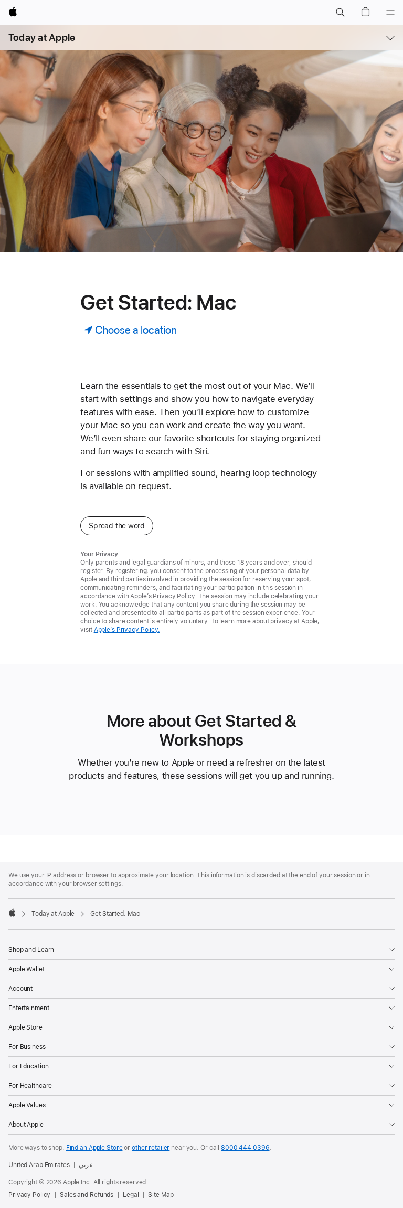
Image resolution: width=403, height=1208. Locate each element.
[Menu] (390, 12)
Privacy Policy (29, 1195)
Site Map (160, 1195)
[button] (340, 12)
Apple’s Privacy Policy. (127, 629)
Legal (131, 1195)
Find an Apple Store (94, 1147)
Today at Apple (41, 37)
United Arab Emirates (39, 1165)
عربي (86, 1165)
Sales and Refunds (86, 1195)
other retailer (150, 1147)
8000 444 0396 (245, 1147)
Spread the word (117, 526)
